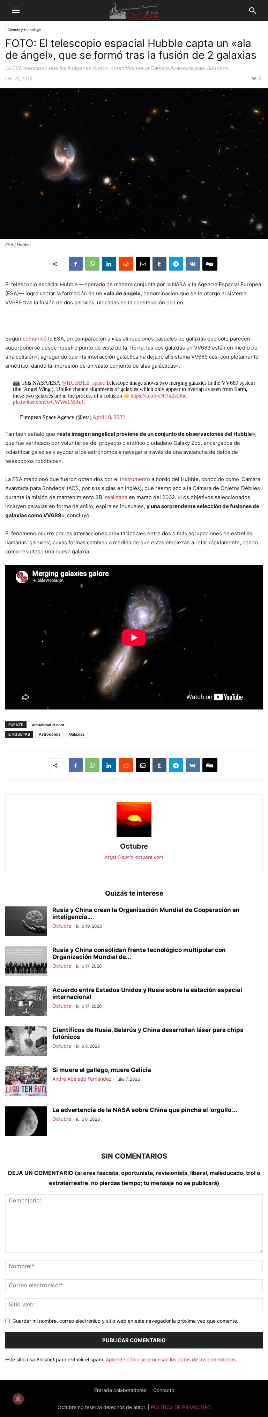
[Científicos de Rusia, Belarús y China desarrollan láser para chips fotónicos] (26, 1042)
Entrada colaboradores (120, 1390)
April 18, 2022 (108, 417)
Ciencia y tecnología (25, 29)
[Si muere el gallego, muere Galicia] (26, 1082)
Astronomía (49, 734)
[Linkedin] (109, 264)
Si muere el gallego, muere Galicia (101, 1069)
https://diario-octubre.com (134, 857)
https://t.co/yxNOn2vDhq (159, 396)
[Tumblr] (159, 264)
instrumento (135, 479)
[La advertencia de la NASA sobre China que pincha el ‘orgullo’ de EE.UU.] (26, 1122)
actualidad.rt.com (48, 724)
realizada (116, 497)
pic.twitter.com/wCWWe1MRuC (49, 402)
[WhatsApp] (92, 264)
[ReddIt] (126, 264)
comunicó (35, 338)
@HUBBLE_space (83, 383)
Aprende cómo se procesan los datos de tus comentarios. (171, 1359)
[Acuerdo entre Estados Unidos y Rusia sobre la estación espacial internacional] (26, 1002)
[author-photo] (134, 837)
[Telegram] (176, 264)
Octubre (134, 846)
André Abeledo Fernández (82, 1079)
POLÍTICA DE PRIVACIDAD (181, 1407)
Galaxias (76, 734)
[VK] (193, 264)
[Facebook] (76, 264)
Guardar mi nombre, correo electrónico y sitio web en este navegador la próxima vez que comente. (125, 1321)
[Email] (143, 264)
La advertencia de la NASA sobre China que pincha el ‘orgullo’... (144, 1109)
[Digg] (209, 264)
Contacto (163, 1390)
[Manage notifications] (18, 1398)
